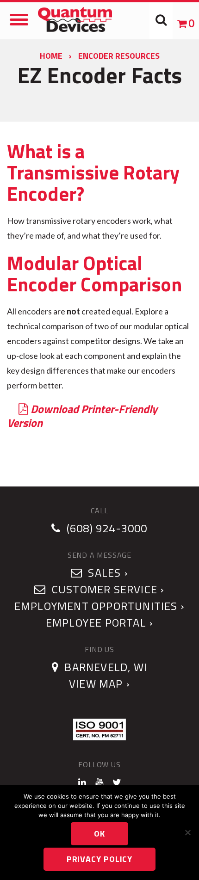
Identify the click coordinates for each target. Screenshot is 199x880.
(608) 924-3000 (107, 528)
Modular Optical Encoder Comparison (94, 273)
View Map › (99, 683)
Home (51, 55)
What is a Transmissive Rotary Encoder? (93, 172)
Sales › (106, 572)
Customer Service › (106, 589)
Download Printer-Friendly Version (82, 415)
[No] (187, 832)
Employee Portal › (99, 622)
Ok (99, 833)
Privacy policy (100, 859)
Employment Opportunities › (99, 605)
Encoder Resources (119, 55)
